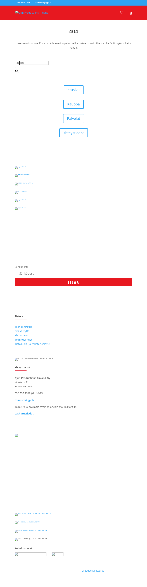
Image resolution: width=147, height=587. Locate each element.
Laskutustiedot (24, 413)
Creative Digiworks (93, 570)
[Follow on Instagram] (25, 424)
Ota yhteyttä (22, 331)
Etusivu (74, 89)
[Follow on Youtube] (32, 424)
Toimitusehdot (23, 339)
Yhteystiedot (73, 132)
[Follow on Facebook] (17, 424)
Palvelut (73, 118)
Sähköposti (21, 266)
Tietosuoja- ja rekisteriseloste (32, 344)
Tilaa (73, 282)
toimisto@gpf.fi (24, 400)
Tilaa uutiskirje (23, 327)
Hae (17, 62)
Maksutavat (22, 335)
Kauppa (73, 104)
